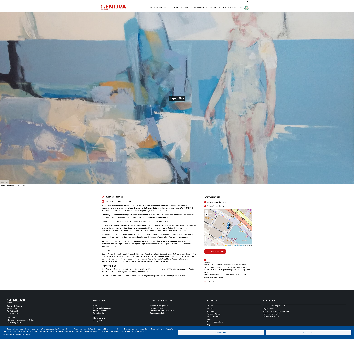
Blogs (209, 325)
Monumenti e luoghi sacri (102, 308)
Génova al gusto (213, 317)
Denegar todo (220, 332)
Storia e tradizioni (100, 311)
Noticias (213, 8)
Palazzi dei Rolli (99, 313)
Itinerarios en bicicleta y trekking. (162, 311)
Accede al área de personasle (274, 306)
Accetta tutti (308, 332)
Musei (95, 306)
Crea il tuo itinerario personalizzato (276, 311)
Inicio (2, 186)
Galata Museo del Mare (216, 202)
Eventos (175, 8)
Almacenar (222, 8)
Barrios (209, 319)
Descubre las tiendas (271, 317)
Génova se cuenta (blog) (198, 8)
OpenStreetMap (239, 245)
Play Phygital (233, 8)
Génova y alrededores (215, 322)
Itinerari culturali (99, 318)
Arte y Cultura (156, 8)
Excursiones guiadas (157, 313)
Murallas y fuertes (156, 308)
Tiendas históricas (214, 314)
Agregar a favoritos (216, 251)
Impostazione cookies (23, 334)
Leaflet (229, 245)
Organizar (183, 8)
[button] (228, 224)
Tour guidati (97, 321)
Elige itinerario (268, 309)
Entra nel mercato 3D (271, 314)
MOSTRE (119, 197)
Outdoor (167, 8)
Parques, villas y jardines (159, 306)
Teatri (95, 316)
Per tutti (211, 281)
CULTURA (110, 197)
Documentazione (9, 334)
